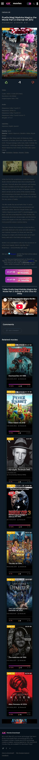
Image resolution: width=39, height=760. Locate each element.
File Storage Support (22, 753)
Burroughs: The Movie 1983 (19, 470)
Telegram (13, 254)
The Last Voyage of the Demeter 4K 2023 (18, 609)
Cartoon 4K (6, 12)
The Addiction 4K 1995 (17, 657)
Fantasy (15, 152)
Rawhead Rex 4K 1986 (17, 376)
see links (31, 261)
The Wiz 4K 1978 (15, 563)
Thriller (27, 152)
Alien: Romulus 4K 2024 (18, 704)
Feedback (5, 755)
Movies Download (13, 733)
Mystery (21, 152)
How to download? (8, 753)
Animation (9, 152)
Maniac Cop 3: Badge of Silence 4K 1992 (18, 516)
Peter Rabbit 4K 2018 (17, 423)
